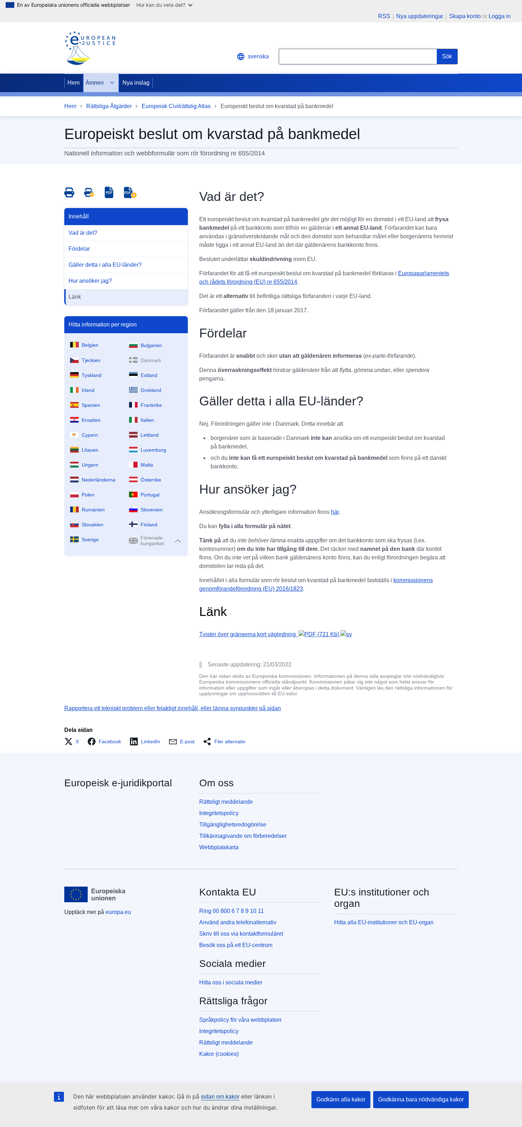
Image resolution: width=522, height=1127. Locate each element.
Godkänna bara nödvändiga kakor (421, 1099)
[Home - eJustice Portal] (89, 48)
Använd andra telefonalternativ (237, 922)
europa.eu (118, 912)
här (335, 512)
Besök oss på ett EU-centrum (235, 945)
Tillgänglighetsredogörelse (232, 825)
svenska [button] (258, 56)
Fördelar (79, 249)
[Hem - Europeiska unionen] (95, 894)
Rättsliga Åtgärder (109, 106)
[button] (73, 741)
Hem (73, 83)
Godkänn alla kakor (340, 1099)
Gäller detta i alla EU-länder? (105, 265)
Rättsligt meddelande (226, 802)
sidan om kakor (220, 1097)
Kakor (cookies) (219, 1054)
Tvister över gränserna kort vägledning (269, 634)
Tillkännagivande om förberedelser (243, 836)
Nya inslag (136, 83)
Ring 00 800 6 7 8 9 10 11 (231, 911)
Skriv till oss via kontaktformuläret (241, 934)
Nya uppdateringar (419, 16)
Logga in (500, 16)
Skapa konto (465, 16)
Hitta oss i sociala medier (230, 982)
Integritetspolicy (219, 813)
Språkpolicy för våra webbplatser (240, 1020)
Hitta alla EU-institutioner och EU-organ (384, 922)
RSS (384, 16)
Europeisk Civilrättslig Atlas (176, 106)
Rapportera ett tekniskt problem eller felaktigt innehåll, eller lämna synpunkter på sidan (172, 708)
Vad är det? (83, 233)
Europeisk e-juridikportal (118, 782)
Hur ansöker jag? (90, 281)
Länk (75, 297)
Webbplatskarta (219, 847)
